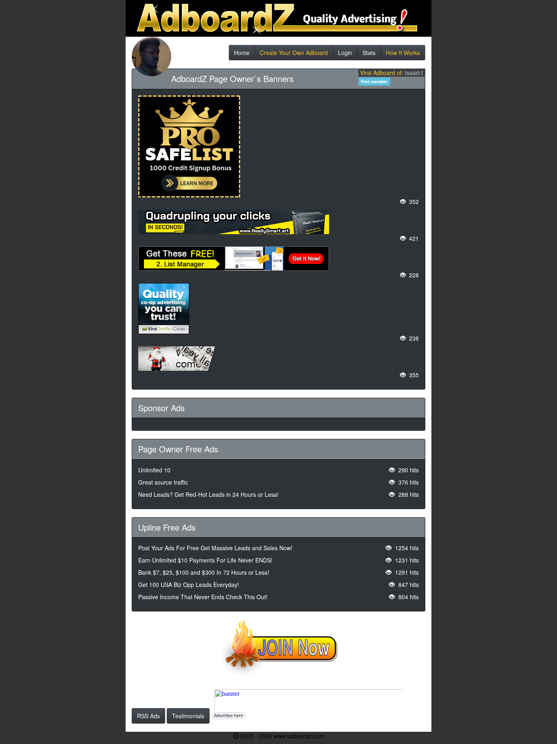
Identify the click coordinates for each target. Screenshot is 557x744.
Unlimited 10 (154, 470)
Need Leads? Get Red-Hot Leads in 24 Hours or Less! (208, 494)
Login (345, 54)
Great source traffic (163, 482)
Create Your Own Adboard (293, 54)
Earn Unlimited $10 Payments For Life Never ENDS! (205, 560)
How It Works (402, 54)
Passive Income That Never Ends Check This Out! (202, 597)
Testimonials (188, 716)
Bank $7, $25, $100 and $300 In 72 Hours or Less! (203, 572)
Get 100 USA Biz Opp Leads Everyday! (188, 584)
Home (242, 54)
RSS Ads (148, 716)
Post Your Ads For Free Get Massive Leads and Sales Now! (215, 548)
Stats (369, 54)
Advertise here (228, 715)
